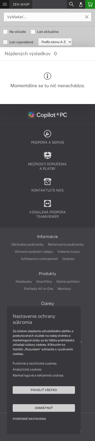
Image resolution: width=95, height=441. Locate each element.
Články (47, 304)
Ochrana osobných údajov (34, 251)
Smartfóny (44, 281)
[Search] (71, 4)
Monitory (64, 288)
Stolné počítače (68, 281)
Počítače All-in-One (38, 288)
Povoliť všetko (44, 390)
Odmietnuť (44, 408)
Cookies (68, 259)
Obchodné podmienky (27, 244)
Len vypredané (21, 42)
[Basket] (90, 4)
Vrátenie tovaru (68, 251)
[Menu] (4, 4)
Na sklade (17, 32)
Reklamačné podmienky (66, 244)
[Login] (80, 4)
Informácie (47, 237)
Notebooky (24, 281)
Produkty (47, 274)
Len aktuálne (48, 32)
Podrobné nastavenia (29, 419)
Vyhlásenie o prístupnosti (39, 259)
